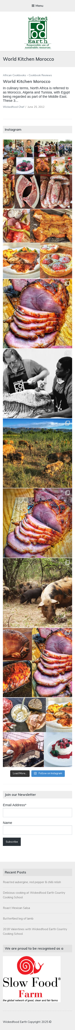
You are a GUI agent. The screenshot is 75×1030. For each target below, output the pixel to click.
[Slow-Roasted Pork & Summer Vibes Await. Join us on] (37, 244)
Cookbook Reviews (40, 75)
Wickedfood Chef (13, 107)
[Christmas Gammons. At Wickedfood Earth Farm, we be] (37, 523)
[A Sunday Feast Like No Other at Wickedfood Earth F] (37, 732)
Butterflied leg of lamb (18, 919)
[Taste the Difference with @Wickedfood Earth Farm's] (37, 592)
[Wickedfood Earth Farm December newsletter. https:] (37, 174)
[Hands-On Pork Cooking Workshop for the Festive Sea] (37, 313)
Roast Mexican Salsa (16, 908)
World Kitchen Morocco (26, 81)
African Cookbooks (14, 75)
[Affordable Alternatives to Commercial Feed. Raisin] (37, 453)
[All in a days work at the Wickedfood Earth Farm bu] (37, 383)
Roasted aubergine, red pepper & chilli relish (32, 882)
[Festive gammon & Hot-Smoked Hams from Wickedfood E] (37, 662)
